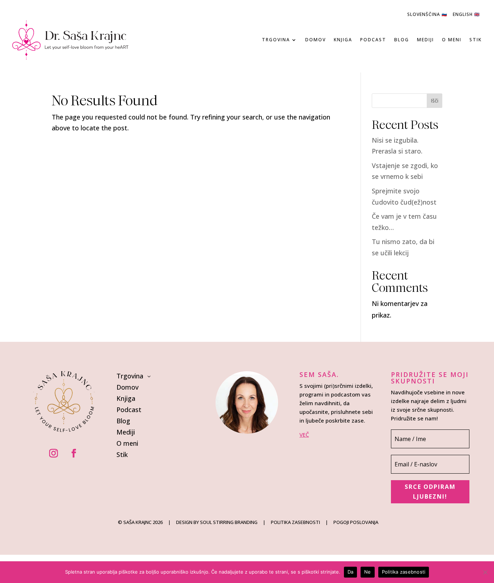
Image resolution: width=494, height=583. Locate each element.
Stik (475, 40)
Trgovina (276, 40)
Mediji (425, 40)
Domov (315, 40)
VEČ (304, 434)
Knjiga (343, 40)
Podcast (373, 40)
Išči (434, 100)
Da (351, 572)
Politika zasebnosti (404, 572)
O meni (451, 40)
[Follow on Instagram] (53, 453)
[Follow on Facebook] (73, 453)
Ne (367, 572)
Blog (401, 40)
